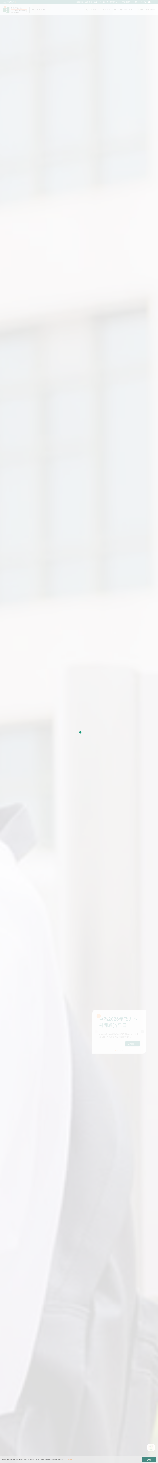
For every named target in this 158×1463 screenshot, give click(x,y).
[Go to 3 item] (120, 1050)
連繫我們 (97, 2)
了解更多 (131, 1044)
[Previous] (96, 1031)
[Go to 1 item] (116, 1050)
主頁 (86, 10)
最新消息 (79, 2)
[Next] (142, 1031)
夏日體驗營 (150, 10)
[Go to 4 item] (122, 1050)
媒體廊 (105, 2)
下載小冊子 (126, 2)
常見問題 (88, 2)
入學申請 (104, 10)
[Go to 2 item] (118, 1050)
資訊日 (140, 10)
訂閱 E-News (115, 2)
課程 (115, 10)
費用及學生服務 (126, 10)
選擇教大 (94, 10)
